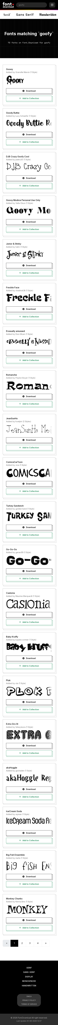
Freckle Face (12, 287)
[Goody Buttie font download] (29, 124)
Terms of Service (29, 1004)
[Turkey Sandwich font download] (29, 517)
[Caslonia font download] (29, 604)
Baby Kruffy (12, 636)
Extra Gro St (12, 724)
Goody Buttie (12, 112)
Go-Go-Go (11, 549)
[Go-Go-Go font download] (29, 560)
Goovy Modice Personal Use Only (23, 200)
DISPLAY (29, 977)
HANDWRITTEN (29, 985)
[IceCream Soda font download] (29, 822)
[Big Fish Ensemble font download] (29, 866)
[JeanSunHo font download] (29, 429)
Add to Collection (30, 98)
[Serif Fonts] (7, 14)
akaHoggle (11, 767)
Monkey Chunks (14, 898)
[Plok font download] (29, 691)
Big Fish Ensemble (15, 855)
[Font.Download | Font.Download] (8, 5)
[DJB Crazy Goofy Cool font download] (29, 167)
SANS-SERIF (29, 972)
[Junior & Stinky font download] (29, 255)
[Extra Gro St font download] (29, 735)
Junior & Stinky (13, 243)
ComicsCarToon (14, 462)
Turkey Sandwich (15, 505)
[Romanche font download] (29, 386)
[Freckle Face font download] (29, 298)
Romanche (11, 374)
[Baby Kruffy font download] (29, 647)
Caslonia (10, 593)
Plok (8, 680)
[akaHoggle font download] (29, 778)
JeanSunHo (12, 418)
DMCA (29, 996)
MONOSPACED (29, 981)
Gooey (9, 69)
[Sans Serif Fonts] (25, 14)
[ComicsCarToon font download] (29, 473)
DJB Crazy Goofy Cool (17, 156)
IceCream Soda (14, 811)
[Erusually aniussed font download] (29, 342)
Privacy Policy (29, 1000)
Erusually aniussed (15, 331)
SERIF (29, 968)
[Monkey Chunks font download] (29, 909)
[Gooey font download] (29, 80)
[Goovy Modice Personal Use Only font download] (29, 211)
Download (30, 91)
